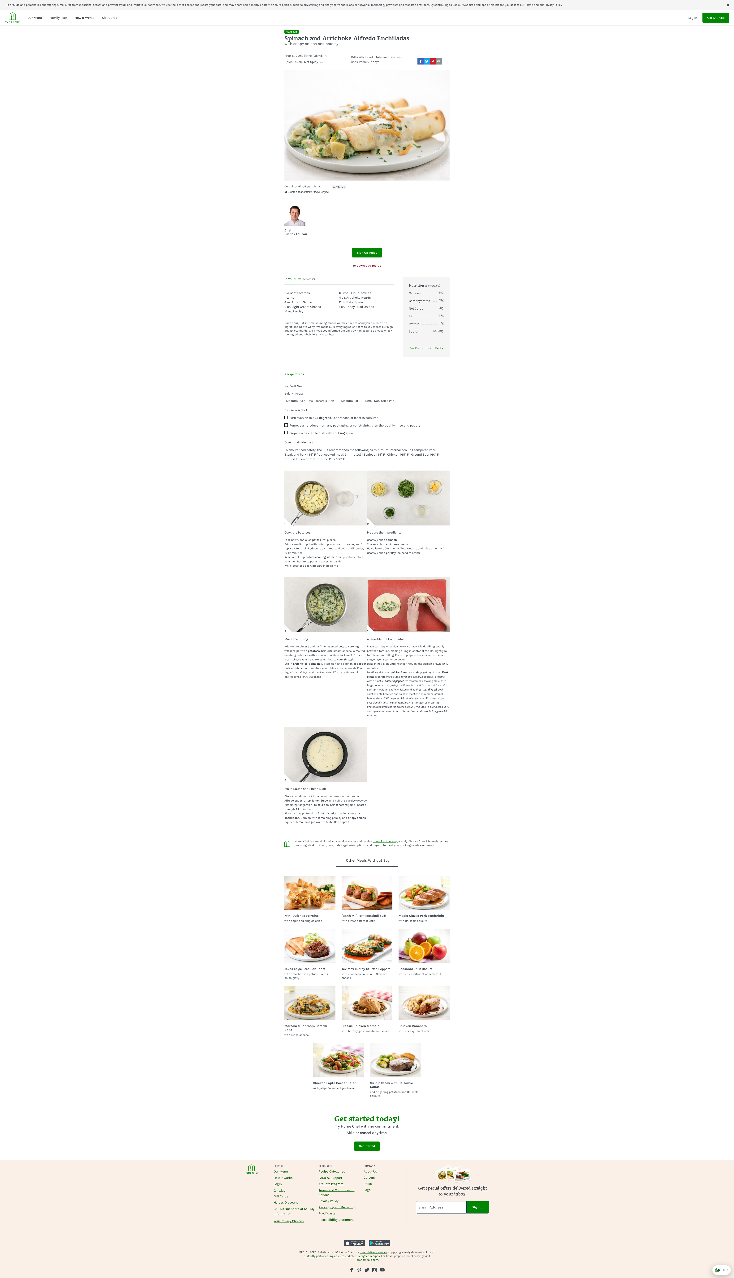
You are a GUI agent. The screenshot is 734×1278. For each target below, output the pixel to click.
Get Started (716, 18)
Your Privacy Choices (289, 1221)
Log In (692, 18)
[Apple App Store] (354, 1243)
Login (278, 1184)
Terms (529, 5)
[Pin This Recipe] (433, 61)
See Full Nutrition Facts (426, 348)
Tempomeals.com (366, 1260)
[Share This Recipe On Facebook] (420, 61)
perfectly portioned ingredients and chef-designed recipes (342, 1256)
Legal (368, 1190)
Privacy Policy (553, 5)
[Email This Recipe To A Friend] (439, 61)
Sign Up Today (367, 252)
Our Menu (281, 1171)
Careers (369, 1177)
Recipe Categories (332, 1171)
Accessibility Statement (336, 1220)
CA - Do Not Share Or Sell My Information (294, 1211)
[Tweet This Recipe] (427, 61)
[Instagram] (374, 1270)
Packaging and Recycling (337, 1207)
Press (368, 1184)
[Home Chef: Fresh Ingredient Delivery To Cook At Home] (251, 1171)
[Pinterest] (359, 1270)
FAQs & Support (330, 1178)
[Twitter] (367, 1270)
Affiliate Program (331, 1184)
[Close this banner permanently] (728, 5)
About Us (370, 1171)
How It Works (283, 1178)
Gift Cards (281, 1196)
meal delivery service (373, 1252)
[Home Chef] (12, 17)
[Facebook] (351, 1270)
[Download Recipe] (446, 61)
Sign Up (279, 1190)
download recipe (369, 265)
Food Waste (327, 1213)
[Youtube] (382, 1270)
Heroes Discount (286, 1202)
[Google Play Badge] (379, 1243)
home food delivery (385, 841)
